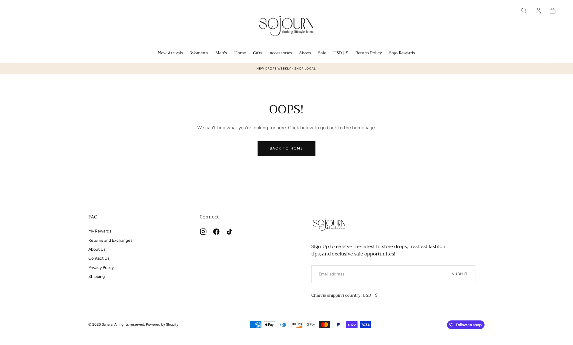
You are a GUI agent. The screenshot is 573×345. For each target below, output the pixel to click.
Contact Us (99, 258)
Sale (322, 53)
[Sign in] (538, 10)
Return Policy (368, 53)
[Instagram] (203, 231)
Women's (199, 53)
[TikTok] (229, 231)
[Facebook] (216, 231)
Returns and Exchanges (110, 240)
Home (240, 53)
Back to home (286, 148)
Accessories (280, 53)
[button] (524, 10)
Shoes (305, 53)
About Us (97, 249)
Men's (221, 53)
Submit (460, 274)
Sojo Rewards (402, 53)
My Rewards (99, 231)
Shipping (96, 276)
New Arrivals (170, 53)
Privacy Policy (101, 267)
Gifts (257, 53)
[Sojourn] (329, 224)
